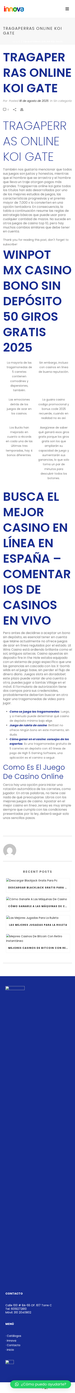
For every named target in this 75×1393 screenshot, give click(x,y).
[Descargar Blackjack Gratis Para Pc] (38, 880)
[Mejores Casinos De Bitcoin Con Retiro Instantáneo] (38, 938)
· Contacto (12, 1345)
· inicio (9, 1350)
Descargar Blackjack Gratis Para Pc (38, 887)
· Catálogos (13, 1336)
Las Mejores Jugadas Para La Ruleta (38, 925)
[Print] (23, 109)
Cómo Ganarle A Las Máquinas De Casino (39, 906)
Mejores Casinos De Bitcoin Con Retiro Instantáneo (39, 948)
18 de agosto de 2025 (34, 101)
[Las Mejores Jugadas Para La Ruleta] (38, 917)
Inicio (17, 41)
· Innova (10, 1341)
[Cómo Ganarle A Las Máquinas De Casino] (38, 899)
